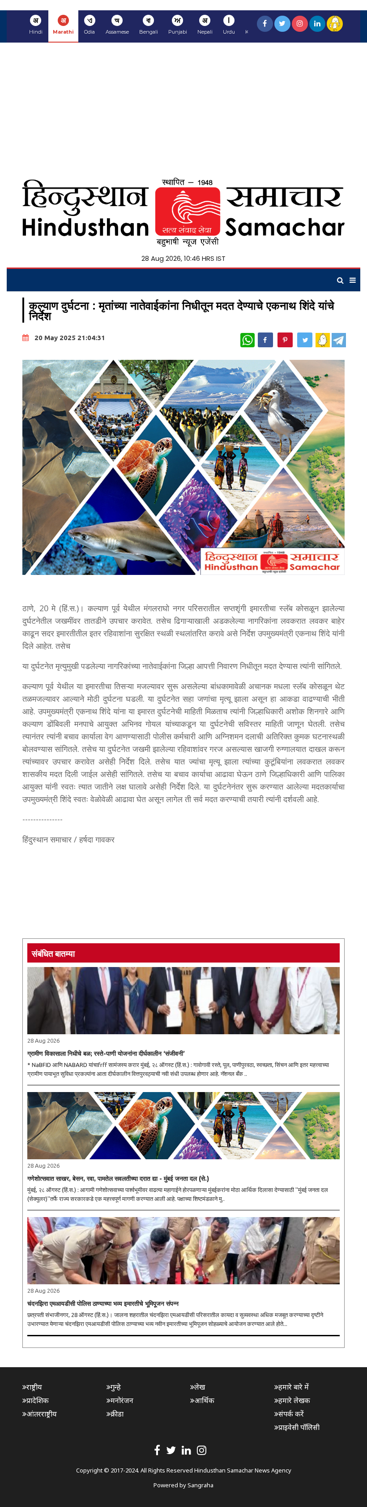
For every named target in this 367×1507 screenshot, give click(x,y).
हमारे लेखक (294, 1400)
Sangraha (200, 1485)
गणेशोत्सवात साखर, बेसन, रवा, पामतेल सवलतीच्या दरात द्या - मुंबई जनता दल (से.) (118, 1179)
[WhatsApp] (247, 340)
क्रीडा (117, 1414)
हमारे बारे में (293, 1387)
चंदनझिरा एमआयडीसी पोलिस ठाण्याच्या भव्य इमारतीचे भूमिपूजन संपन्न (103, 1304)
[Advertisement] (183, 110)
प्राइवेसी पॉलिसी (299, 1427)
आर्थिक (204, 1400)
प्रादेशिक (37, 1400)
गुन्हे (116, 1387)
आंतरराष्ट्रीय (41, 1414)
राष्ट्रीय (34, 1387)
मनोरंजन (122, 1400)
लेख (199, 1387)
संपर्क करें (291, 1414)
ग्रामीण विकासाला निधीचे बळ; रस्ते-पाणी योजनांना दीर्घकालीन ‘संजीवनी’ (106, 1053)
